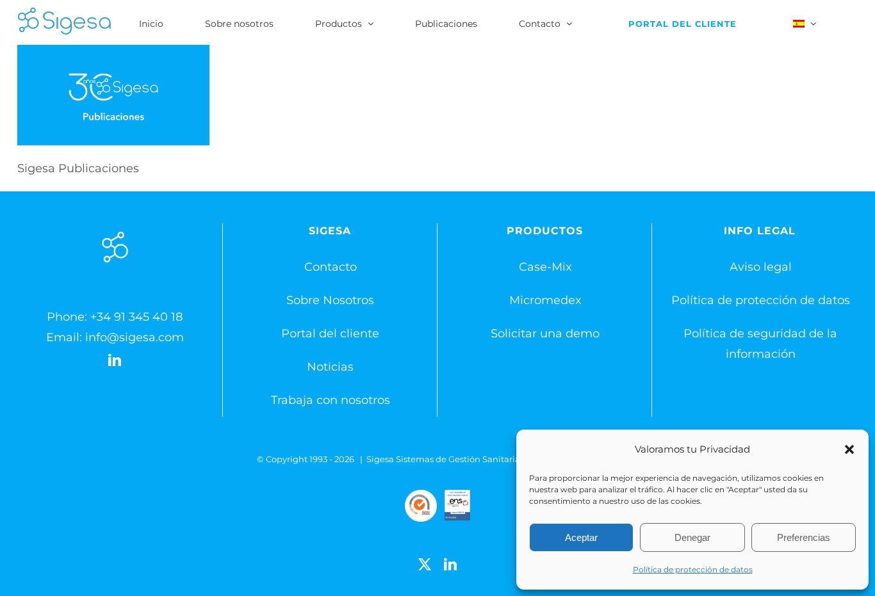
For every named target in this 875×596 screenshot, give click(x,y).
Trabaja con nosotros (330, 400)
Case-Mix (545, 267)
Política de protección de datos (693, 569)
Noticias (330, 367)
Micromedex (545, 300)
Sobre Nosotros (330, 300)
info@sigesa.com (134, 337)
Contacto (330, 267)
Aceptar (581, 537)
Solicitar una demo (545, 333)
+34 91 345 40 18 (136, 317)
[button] (849, 449)
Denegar (692, 537)
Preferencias (803, 537)
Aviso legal (761, 267)
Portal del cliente (330, 333)
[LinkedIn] (114, 360)
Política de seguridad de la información (760, 343)
